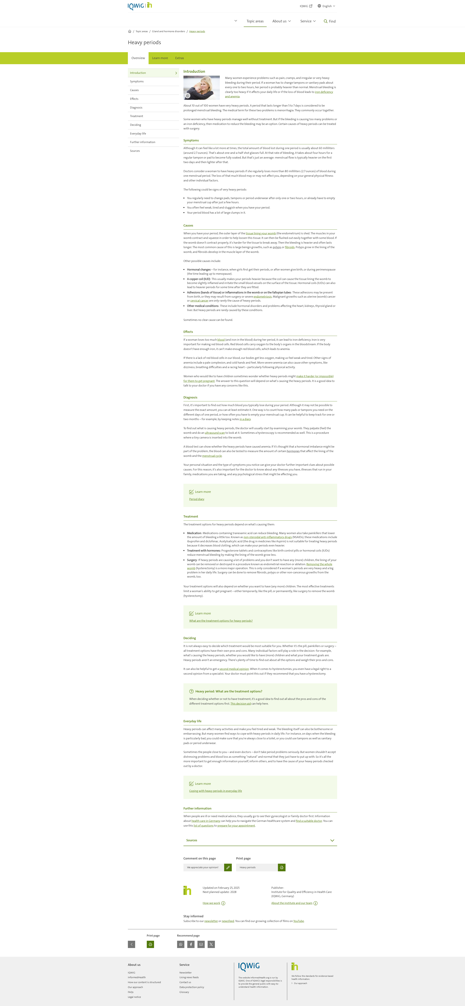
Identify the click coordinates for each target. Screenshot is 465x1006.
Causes (134, 90)
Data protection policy (191, 987)
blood (221, 340)
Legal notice (134, 997)
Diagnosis (136, 107)
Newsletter (185, 972)
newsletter (211, 921)
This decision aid (241, 704)
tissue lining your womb (261, 233)
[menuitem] (138, 58)
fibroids (290, 247)
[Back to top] (333, 959)
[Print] (150, 944)
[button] (326, 6)
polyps (277, 247)
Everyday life (138, 133)
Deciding (135, 125)
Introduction (138, 73)
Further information (142, 142)
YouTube (298, 921)
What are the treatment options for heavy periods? (221, 621)
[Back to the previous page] (131, 944)
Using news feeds (189, 977)
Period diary (196, 499)
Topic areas (255, 21)
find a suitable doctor (309, 821)
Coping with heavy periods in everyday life (215, 791)
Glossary (184, 992)
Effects (134, 99)
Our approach (135, 987)
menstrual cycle (212, 456)
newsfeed (228, 921)
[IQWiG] (248, 967)
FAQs (131, 992)
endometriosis (263, 296)
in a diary (245, 419)
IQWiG (131, 972)
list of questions (204, 825)
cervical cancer (199, 300)
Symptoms (137, 81)
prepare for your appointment (236, 825)
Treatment (136, 116)
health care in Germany (205, 821)
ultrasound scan (215, 433)
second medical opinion (234, 669)
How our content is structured (144, 982)
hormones (293, 451)
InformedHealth (137, 977)
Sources (135, 151)
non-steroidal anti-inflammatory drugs (268, 537)
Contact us (185, 982)
